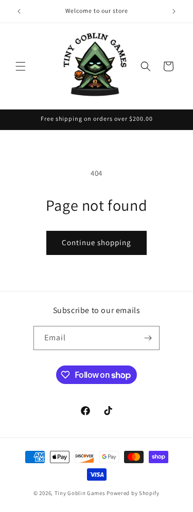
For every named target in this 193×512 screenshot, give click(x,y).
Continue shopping (96, 242)
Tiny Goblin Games (80, 493)
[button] (20, 66)
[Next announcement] (174, 11)
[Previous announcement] (19, 11)
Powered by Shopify (133, 493)
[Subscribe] (147, 338)
